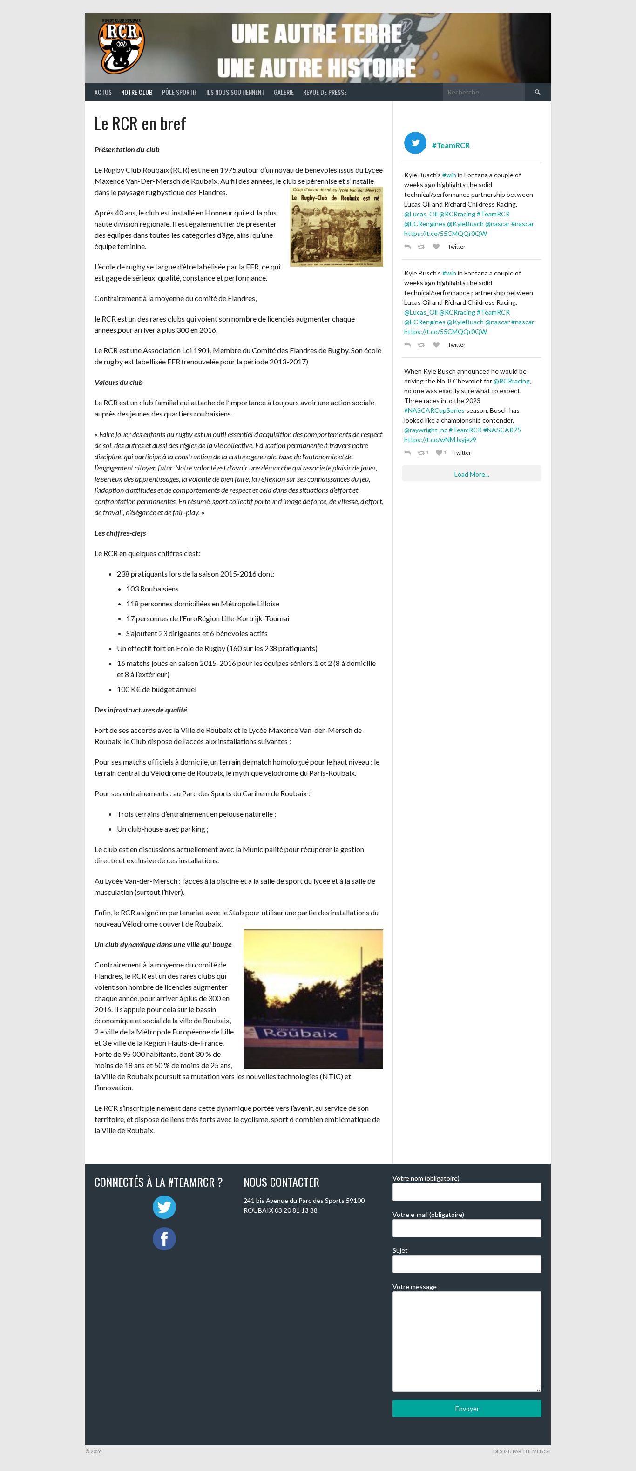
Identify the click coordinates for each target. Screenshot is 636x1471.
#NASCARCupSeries (434, 410)
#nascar (522, 224)
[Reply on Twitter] (408, 246)
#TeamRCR (493, 214)
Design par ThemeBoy (522, 1451)
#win (449, 175)
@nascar (497, 224)
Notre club (137, 92)
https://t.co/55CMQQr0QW (445, 233)
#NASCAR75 (502, 430)
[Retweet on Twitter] (423, 246)
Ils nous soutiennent (235, 92)
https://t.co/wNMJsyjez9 (440, 439)
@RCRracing (457, 214)
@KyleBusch (465, 224)
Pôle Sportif (179, 92)
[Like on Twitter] (438, 246)
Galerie (284, 92)
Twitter (457, 246)
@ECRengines (425, 224)
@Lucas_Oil (421, 214)
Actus (103, 92)
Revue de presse (325, 92)
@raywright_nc (425, 430)
